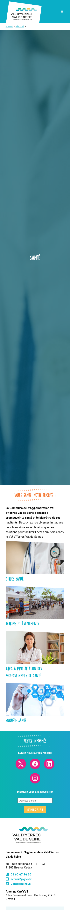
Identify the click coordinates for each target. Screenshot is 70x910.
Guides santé (15, 579)
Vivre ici (20, 26)
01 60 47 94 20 (21, 874)
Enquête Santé (16, 720)
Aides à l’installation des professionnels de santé (24, 672)
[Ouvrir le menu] (62, 11)
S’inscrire (35, 810)
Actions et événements (22, 623)
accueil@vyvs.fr (21, 879)
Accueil (9, 26)
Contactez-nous (21, 884)
